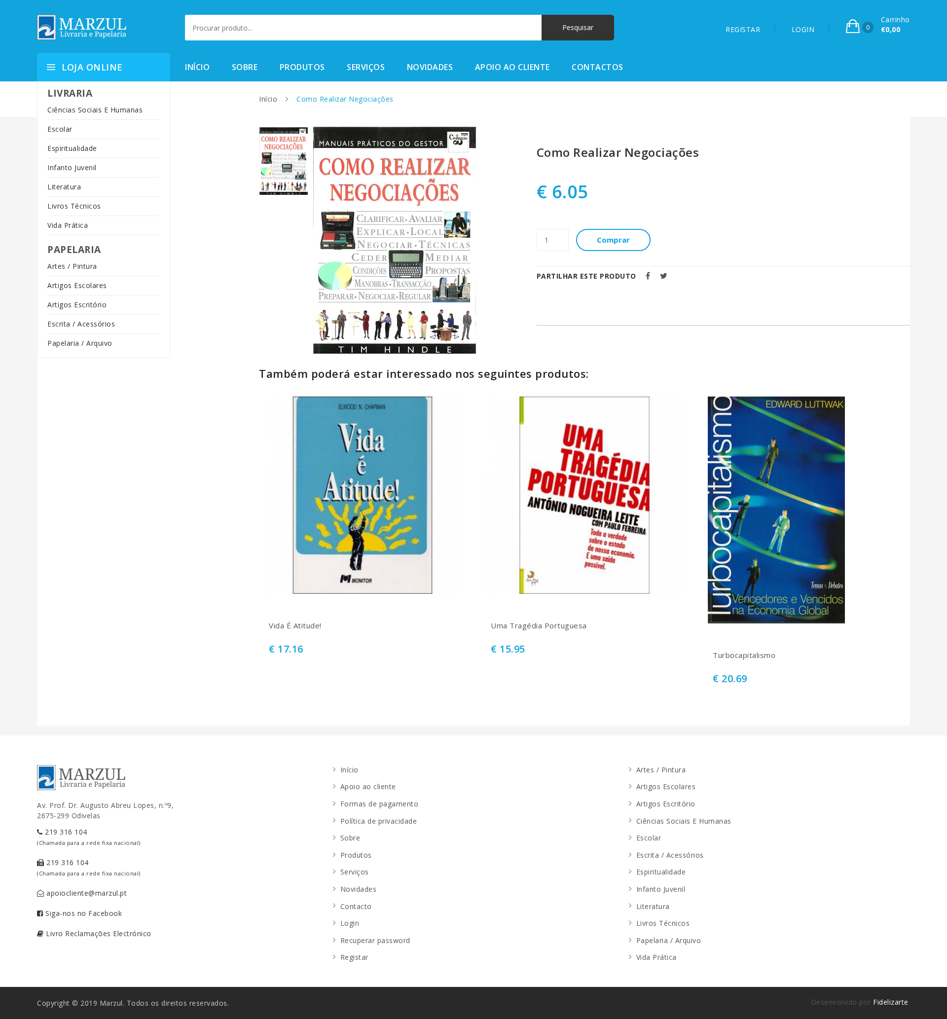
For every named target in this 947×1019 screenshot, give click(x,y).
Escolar (60, 129)
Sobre (245, 67)
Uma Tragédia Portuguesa (539, 625)
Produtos (302, 67)
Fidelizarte (891, 1002)
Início (197, 67)
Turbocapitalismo (744, 655)
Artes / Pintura (72, 266)
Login (350, 923)
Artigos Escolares (77, 285)
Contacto (356, 906)
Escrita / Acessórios (81, 323)
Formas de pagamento (379, 803)
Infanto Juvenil (72, 167)
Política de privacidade (378, 821)
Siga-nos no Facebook (82, 913)
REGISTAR (743, 29)
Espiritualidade (72, 148)
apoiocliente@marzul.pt (85, 893)
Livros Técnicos (74, 206)
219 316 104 (89, 836)
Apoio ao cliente (512, 67)
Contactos (597, 67)
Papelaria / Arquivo (79, 343)
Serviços (366, 67)
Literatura (64, 186)
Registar (354, 957)
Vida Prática (67, 225)
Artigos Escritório (77, 304)
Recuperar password (375, 940)
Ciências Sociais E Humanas (95, 109)
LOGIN (803, 29)
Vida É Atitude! (295, 625)
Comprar (613, 240)
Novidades (430, 67)
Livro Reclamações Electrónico (97, 933)
